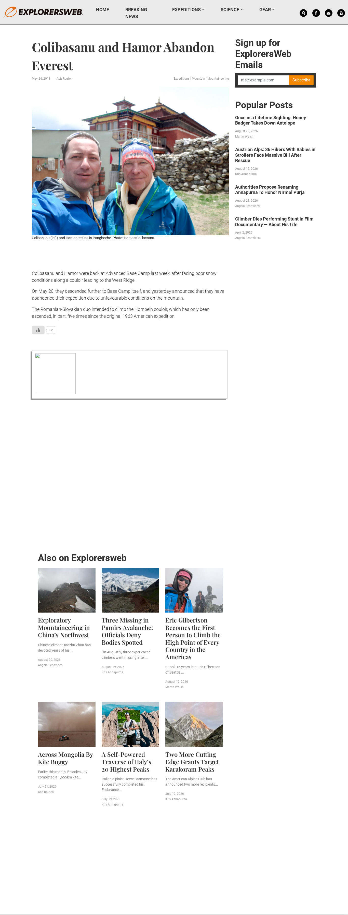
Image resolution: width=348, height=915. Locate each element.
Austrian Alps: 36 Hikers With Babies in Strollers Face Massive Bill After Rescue (275, 155)
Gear (265, 9)
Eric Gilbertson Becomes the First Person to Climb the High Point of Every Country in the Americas (193, 638)
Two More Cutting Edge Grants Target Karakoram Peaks (192, 761)
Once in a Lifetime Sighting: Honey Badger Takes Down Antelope (270, 120)
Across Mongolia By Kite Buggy (65, 758)
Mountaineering (218, 78)
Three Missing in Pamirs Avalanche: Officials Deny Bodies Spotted (127, 631)
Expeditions (186, 9)
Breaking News (136, 13)
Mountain (198, 78)
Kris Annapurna (112, 672)
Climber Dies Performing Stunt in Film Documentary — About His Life (274, 221)
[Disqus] (130, 475)
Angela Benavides (50, 665)
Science (230, 9)
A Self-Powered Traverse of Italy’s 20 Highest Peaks (126, 761)
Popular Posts (264, 105)
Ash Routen (64, 78)
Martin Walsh (174, 687)
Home (102, 9)
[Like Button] (38, 330)
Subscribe (301, 80)
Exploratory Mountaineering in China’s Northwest (64, 627)
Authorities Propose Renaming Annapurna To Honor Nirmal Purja (270, 189)
